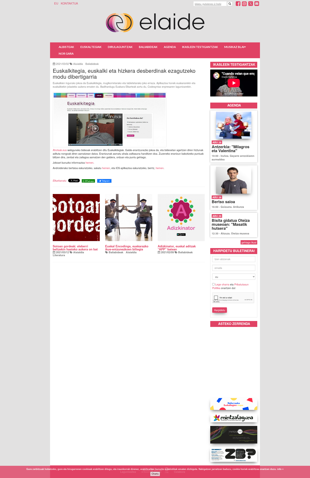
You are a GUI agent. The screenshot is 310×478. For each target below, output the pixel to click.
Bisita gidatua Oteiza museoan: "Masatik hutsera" (231, 224)
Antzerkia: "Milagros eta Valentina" (230, 148)
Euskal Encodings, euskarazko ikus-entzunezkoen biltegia (126, 247)
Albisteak (66, 47)
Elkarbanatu (59, 180)
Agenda (170, 47)
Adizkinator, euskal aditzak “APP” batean (177, 247)
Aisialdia (78, 64)
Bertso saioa (223, 201)
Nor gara (66, 53)
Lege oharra (222, 284)
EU (56, 3)
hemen (89, 162)
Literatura (59, 255)
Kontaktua (69, 3)
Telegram (105, 180)
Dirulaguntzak (120, 47)
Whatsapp (89, 180)
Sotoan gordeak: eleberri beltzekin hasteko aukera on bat (75, 247)
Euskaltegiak (91, 47)
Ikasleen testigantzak (200, 47)
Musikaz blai (234, 47)
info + (280, 469)
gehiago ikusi (248, 242)
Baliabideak (148, 47)
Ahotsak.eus (60, 150)
